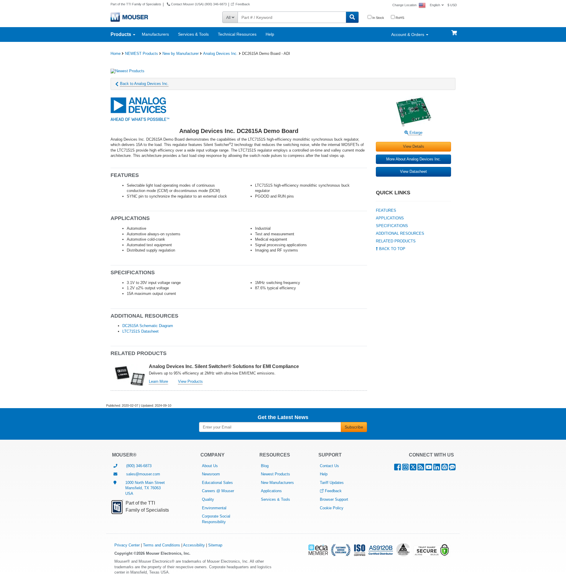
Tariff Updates (332, 482)
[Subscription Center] (444, 468)
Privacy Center (127, 545)
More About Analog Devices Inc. (413, 159)
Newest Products (275, 474)
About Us (210, 466)
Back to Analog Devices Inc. (144, 83)
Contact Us (329, 466)
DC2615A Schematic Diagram (147, 326)
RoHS (399, 17)
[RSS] (420, 468)
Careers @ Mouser (218, 491)
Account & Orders (408, 34)
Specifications (392, 226)
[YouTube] (428, 468)
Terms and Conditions (161, 545)
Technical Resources (237, 34)
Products (121, 34)
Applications (390, 218)
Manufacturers (155, 34)
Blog (265, 466)
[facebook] (397, 468)
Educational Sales (217, 482)
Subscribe (354, 427)
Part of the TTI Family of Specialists (136, 4)
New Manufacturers (277, 482)
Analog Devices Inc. (220, 53)
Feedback (243, 4)
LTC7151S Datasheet (140, 331)
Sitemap (215, 545)
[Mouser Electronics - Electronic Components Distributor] (129, 17)
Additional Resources (400, 233)
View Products (190, 381)
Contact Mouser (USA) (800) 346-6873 (198, 4)
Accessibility (194, 545)
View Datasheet (413, 171)
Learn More (158, 381)
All (229, 17)
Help (270, 34)
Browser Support (334, 499)
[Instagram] (405, 468)
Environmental (214, 508)
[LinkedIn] (436, 468)
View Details (413, 146)
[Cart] (454, 30)
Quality (208, 499)
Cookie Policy (331, 508)
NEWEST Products (141, 53)
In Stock (377, 17)
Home (116, 53)
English (435, 5)
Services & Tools (193, 34)
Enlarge (415, 132)
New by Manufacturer (180, 53)
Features (386, 210)
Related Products (396, 241)
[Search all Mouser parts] (352, 17)
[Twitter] (413, 468)
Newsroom (211, 474)
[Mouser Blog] (452, 468)
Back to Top (391, 249)
